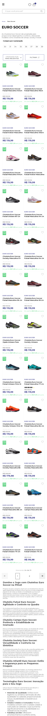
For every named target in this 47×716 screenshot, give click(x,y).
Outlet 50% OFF (8, 15)
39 (42, 47)
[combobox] (23, 11)
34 (15, 47)
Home (3, 21)
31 (10, 47)
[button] (23, 41)
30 (5, 47)
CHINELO (27, 15)
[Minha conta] (26, 4)
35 (21, 47)
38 (37, 47)
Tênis (19, 15)
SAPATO (35, 15)
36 (26, 47)
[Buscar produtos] (42, 11)
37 (31, 47)
